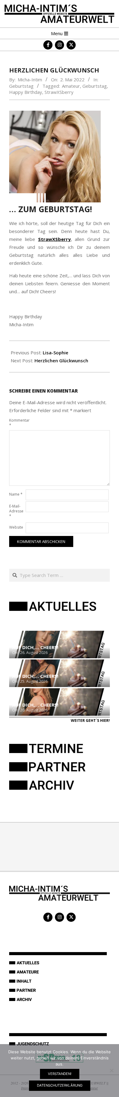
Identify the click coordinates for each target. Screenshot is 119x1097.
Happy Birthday (25, 92)
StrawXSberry (59, 92)
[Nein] (111, 1070)
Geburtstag (21, 86)
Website (16, 527)
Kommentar (16, 423)
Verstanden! (59, 1074)
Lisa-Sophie (55, 352)
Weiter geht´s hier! (90, 720)
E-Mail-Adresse (16, 511)
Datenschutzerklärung (59, 1085)
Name (16, 494)
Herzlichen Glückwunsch (61, 360)
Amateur (71, 86)
